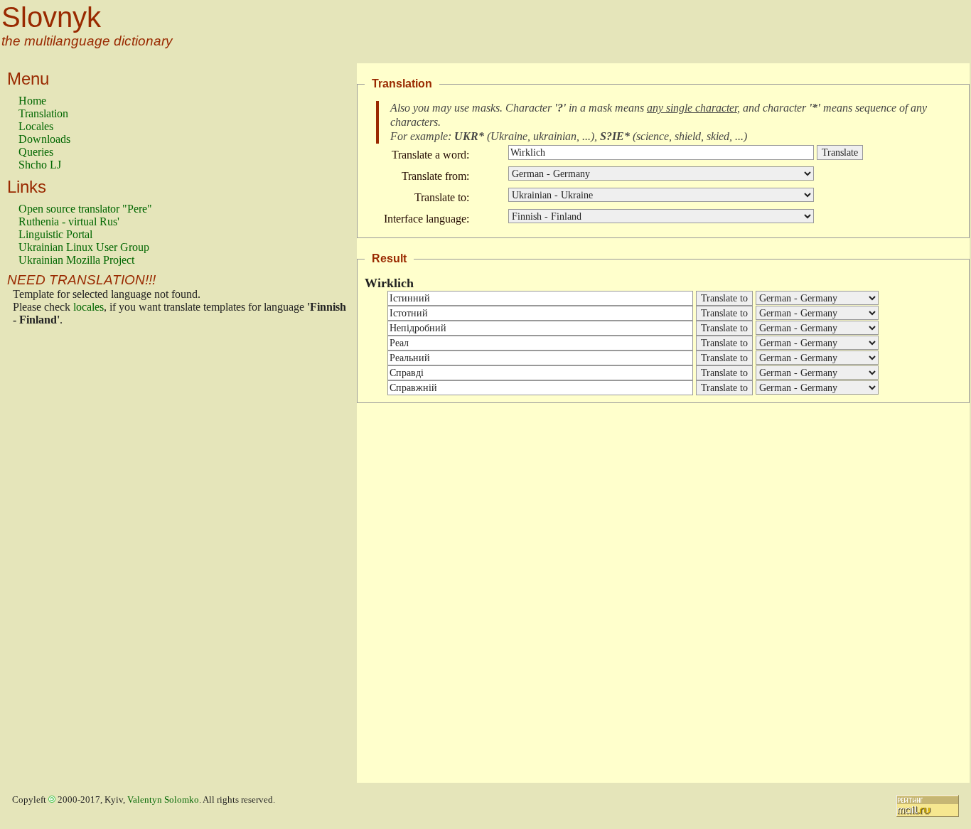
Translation (43, 113)
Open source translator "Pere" (85, 209)
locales (88, 307)
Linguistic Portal (55, 234)
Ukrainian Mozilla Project (76, 260)
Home (32, 101)
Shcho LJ (39, 165)
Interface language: (426, 219)
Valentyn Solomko (163, 800)
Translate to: (441, 197)
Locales (35, 126)
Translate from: (435, 176)
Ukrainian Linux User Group (83, 247)
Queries (35, 152)
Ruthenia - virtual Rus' (68, 221)
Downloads (44, 139)
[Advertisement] (75, 558)
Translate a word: (430, 155)
